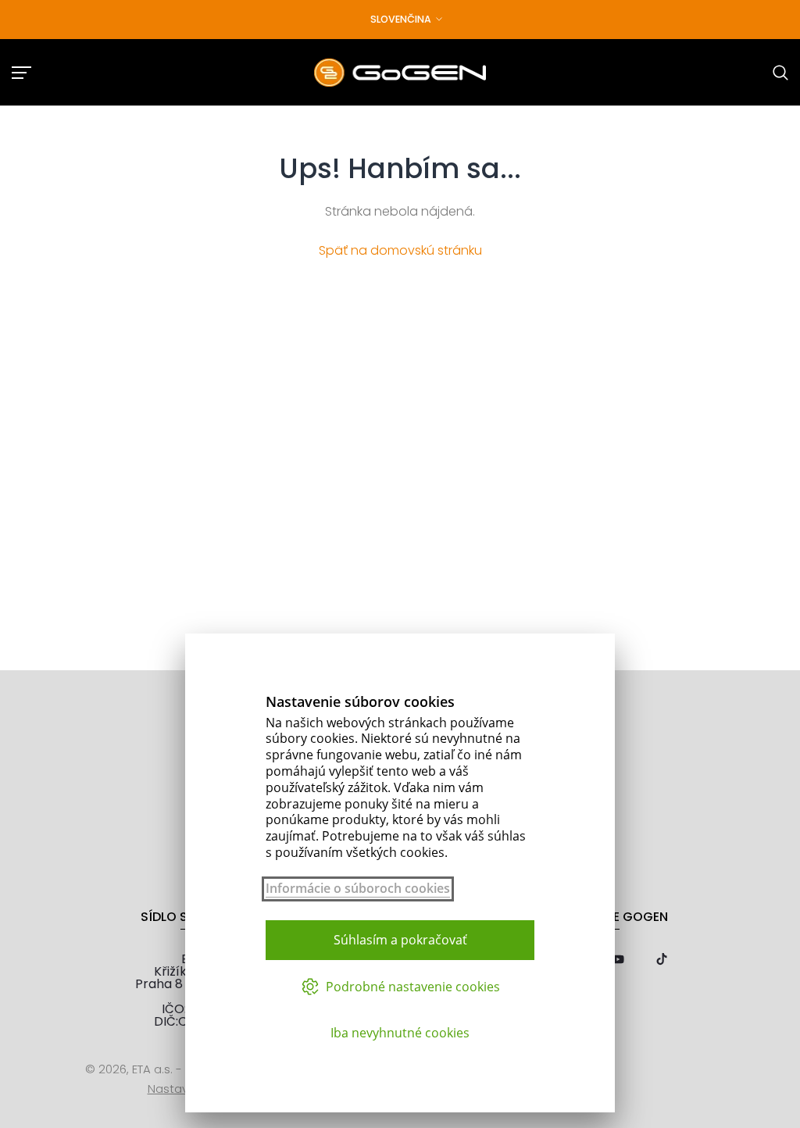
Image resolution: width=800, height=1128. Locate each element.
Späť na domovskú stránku (400, 250)
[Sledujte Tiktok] (661, 960)
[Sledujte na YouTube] (618, 960)
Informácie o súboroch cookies (358, 888)
